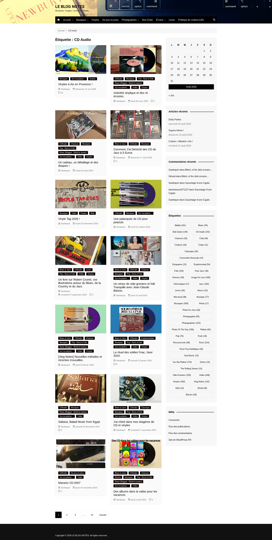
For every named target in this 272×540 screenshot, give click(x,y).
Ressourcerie (181, 342)
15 (62, 93)
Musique (203, 297)
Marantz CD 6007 (69, 482)
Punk (202, 336)
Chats (203, 245)
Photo (204, 303)
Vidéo (135, 87)
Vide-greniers (182, 375)
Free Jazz (201, 271)
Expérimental (202, 264)
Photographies (129, 20)
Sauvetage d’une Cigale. (197, 183)
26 (184, 75)
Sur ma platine (182, 362)
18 (178, 69)
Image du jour (200, 277)
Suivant (102, 515)
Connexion (174, 420)
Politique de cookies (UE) (191, 20)
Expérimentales (147, 338)
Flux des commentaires (180, 433)
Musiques (81, 20)
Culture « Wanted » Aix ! (181, 141)
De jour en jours (110, 20)
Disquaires (179, 264)
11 (178, 63)
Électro (118, 477)
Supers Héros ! (176, 130)
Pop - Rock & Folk (145, 79)
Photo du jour (191, 310)
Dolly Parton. (175, 119)
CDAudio (118, 79)
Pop (180, 336)
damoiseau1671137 (179, 189)
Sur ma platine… (78, 79)
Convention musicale (191, 258)
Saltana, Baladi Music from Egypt (79, 421)
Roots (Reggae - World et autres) (128, 83)
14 (92, 515)
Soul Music (191, 355)
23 (210, 69)
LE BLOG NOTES (69, 6)
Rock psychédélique (191, 349)
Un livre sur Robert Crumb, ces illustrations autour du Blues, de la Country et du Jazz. (79, 283)
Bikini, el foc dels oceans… (198, 170)
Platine (205, 329)
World (202, 388)
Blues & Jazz (120, 144)
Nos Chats (147, 20)
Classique (145, 408)
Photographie (191, 316)
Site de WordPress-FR (180, 440)
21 (197, 69)
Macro (202, 290)
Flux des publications (179, 426)
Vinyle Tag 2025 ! (69, 218)
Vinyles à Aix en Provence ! (75, 84)
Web (92, 213)
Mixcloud (180, 297)
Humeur (178, 277)
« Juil (171, 95)
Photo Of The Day (183, 329)
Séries (205, 362)
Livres (172, 20)
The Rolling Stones (191, 368)
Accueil (67, 20)
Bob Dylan (180, 232)
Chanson (74, 144)
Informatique (181, 284)
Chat (203, 238)
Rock (204, 342)
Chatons (181, 245)
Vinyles (95, 20)
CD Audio (203, 232)
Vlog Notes (202, 381)
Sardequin (65, 89)
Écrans (159, 20)
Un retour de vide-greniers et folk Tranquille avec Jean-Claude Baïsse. (134, 287)
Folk (179, 271)
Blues (203, 225)
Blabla (180, 225)
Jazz (204, 284)
